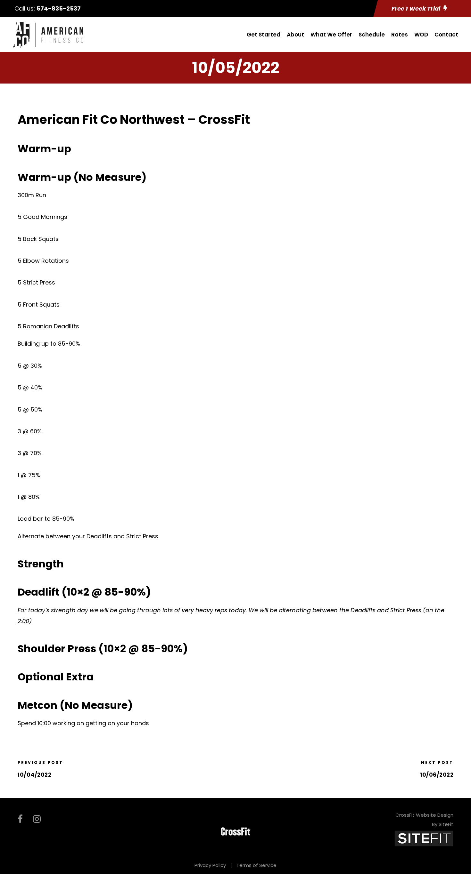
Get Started (263, 34)
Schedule (372, 34)
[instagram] (37, 819)
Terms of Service (256, 865)
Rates (399, 34)
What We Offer (331, 34)
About (295, 34)
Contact (446, 34)
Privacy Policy (210, 865)
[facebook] (20, 819)
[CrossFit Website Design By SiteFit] (423, 838)
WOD (421, 34)
